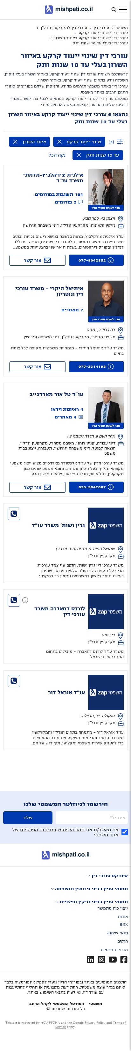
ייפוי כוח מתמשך (113, 908)
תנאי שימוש (117, 933)
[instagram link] (102, 959)
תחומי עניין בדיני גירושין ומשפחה (91, 888)
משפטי (121, 28)
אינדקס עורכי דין (110, 875)
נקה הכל (57, 155)
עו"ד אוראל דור (66, 692)
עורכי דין (101, 28)
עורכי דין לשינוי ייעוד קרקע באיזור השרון (91, 38)
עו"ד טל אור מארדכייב (56, 394)
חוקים (122, 941)
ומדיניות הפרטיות (38, 829)
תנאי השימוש (71, 829)
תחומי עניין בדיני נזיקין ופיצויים (94, 901)
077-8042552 (92, 260)
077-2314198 (92, 366)
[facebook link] (124, 959)
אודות (123, 916)
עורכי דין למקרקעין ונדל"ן (64, 28)
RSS (124, 925)
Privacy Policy (95, 1022)
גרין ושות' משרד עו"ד (58, 525)
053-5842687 (92, 487)
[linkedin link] (90, 959)
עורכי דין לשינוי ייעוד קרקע (103, 33)
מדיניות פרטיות (114, 950)
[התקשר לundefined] (14, 514)
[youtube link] (113, 959)
